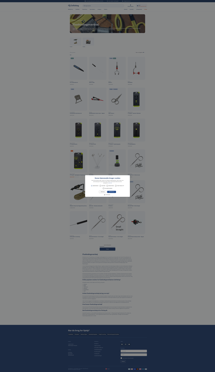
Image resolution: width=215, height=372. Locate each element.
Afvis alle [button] (103, 191)
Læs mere (110, 183)
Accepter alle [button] (111, 191)
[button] (107, 194)
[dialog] (107, 186)
